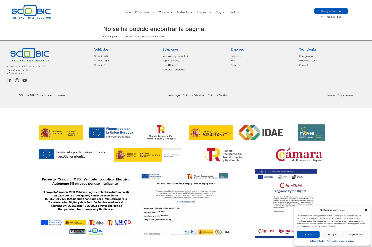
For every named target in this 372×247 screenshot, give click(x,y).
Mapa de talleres (308, 60)
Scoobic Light (101, 60)
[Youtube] (24, 80)
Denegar (332, 234)
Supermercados (171, 60)
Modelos (164, 12)
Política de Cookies (317, 241)
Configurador (306, 56)
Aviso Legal (349, 241)
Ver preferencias (356, 234)
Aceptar (308, 234)
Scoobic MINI (101, 56)
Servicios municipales (174, 69)
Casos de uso (142, 12)
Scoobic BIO (100, 65)
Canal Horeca (169, 65)
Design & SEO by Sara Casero (340, 95)
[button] (366, 210)
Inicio (128, 12)
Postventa (183, 12)
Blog (218, 12)
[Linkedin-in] (9, 80)
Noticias (235, 65)
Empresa (202, 12)
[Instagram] (17, 80)
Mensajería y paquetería (175, 56)
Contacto (234, 12)
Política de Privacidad (335, 241)
